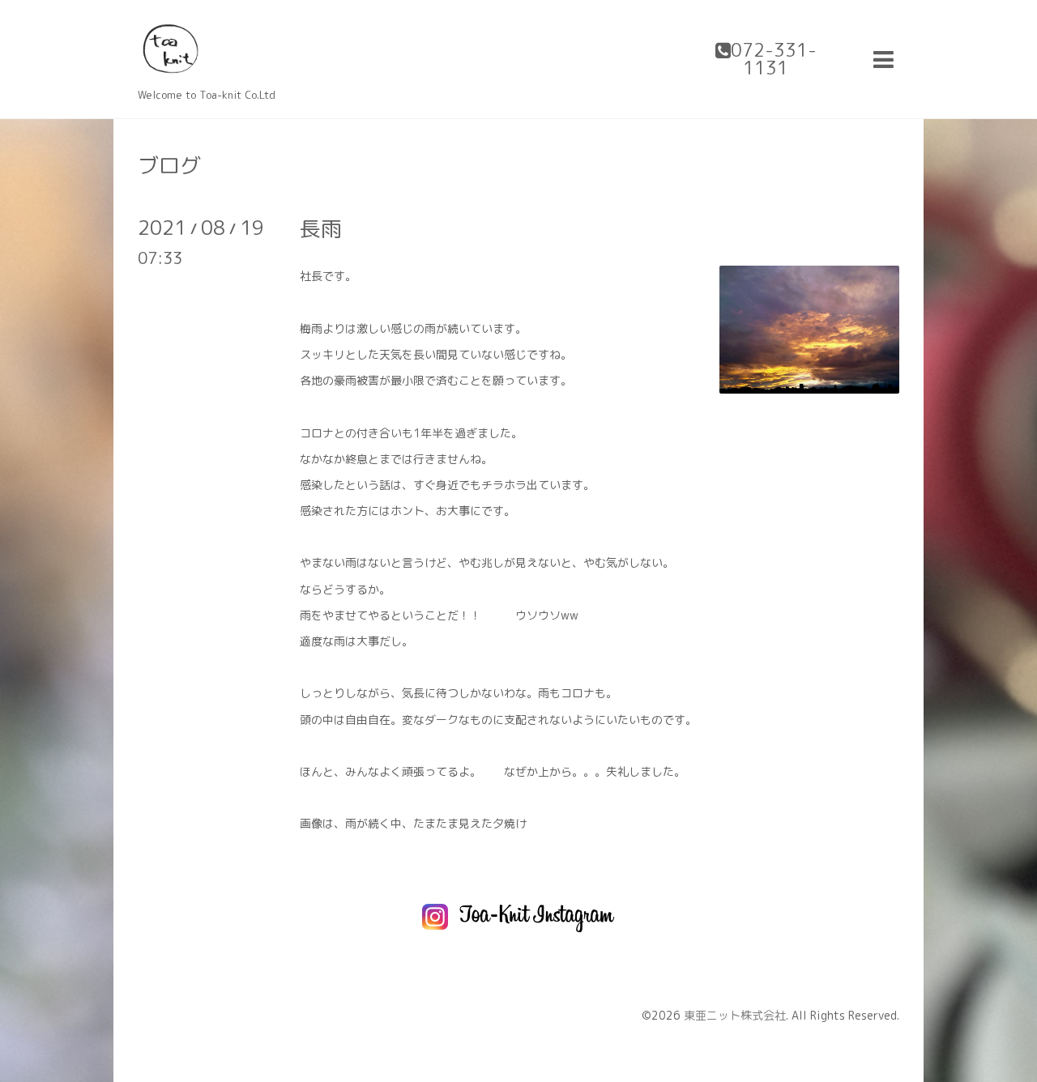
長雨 (321, 228)
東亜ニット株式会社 (735, 1015)
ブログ (169, 165)
